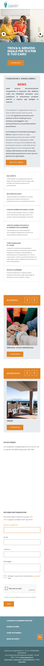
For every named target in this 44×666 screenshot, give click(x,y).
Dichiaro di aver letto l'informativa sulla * (24, 577)
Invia (9, 604)
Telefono (7, 549)
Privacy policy (8, 660)
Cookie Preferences (28, 660)
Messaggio (8, 561)
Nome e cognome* (11, 525)
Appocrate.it (22, 662)
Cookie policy (17, 660)
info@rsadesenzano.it (26, 657)
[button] (3, 34)
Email (6, 537)
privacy (37, 576)
